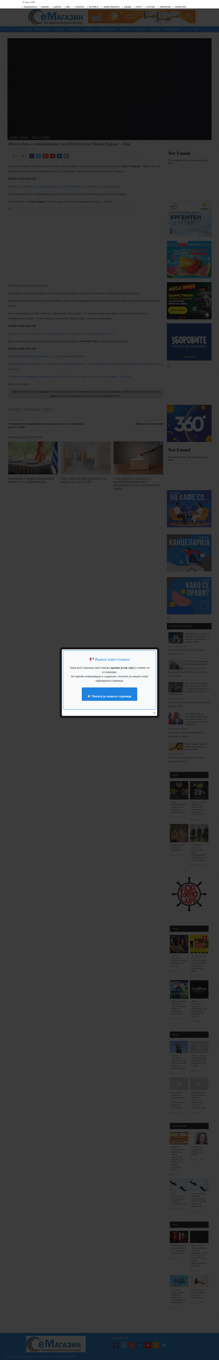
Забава (127, 7)
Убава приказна (111, 7)
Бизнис (45, 7)
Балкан (57, 7)
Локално (79, 7)
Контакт (151, 7)
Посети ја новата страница (111, 696)
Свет (68, 7)
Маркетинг (180, 7)
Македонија (30, 7)
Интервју (94, 7)
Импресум (165, 7)
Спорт (139, 7)
